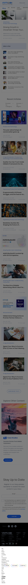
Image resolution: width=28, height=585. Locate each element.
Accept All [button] (23, 565)
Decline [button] (7, 565)
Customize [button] (14, 565)
